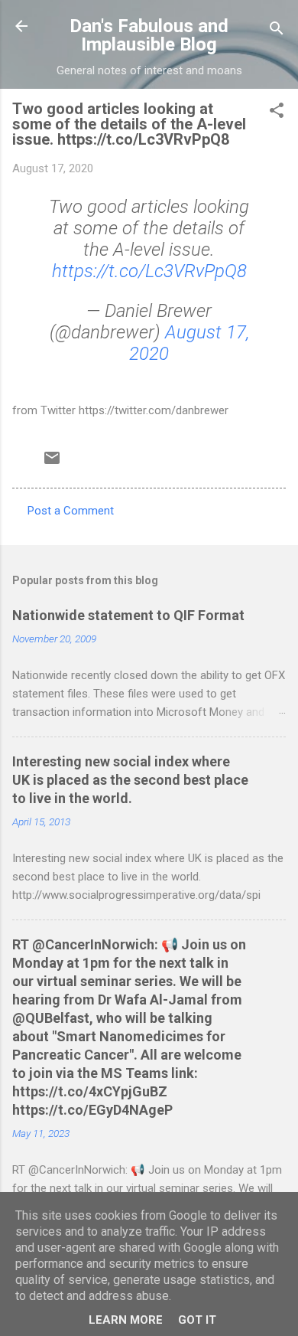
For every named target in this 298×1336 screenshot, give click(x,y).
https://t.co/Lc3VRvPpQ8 (149, 271)
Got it (197, 1320)
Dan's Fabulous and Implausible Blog (149, 35)
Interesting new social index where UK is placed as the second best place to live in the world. (130, 779)
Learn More (126, 1320)
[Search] (276, 31)
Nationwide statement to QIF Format (128, 615)
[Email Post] (52, 463)
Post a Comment (71, 511)
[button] (276, 113)
